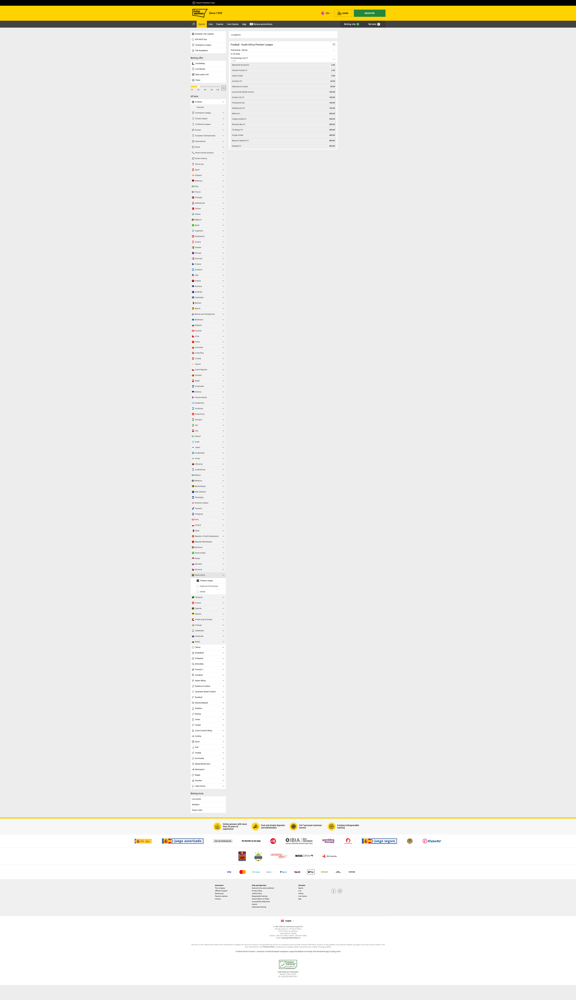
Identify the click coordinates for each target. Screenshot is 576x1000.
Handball (320, 951)
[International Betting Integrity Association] (299, 841)
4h (205, 90)
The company (220, 888)
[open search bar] (194, 24)
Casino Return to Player (260, 899)
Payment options (221, 896)
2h (198, 90)
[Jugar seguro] (379, 841)
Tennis (245, 951)
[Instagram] (340, 891)
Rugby (327, 951)
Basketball (299, 951)
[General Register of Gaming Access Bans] (348, 841)
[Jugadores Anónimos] (410, 841)
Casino (300, 893)
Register (370, 13)
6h (212, 90)
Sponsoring (219, 893)
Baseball (275, 951)
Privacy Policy (257, 891)
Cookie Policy (257, 893)
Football (239, 951)
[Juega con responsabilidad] (222, 841)
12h (217, 90)
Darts (338, 951)
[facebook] (333, 891)
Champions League (287, 951)
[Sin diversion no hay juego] (251, 841)
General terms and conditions (263, 888)
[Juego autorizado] (183, 841)
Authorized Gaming (259, 907)
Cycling (333, 951)
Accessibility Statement (261, 902)
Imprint (254, 904)
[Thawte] (432, 841)
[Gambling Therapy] (328, 841)
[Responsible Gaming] (273, 841)
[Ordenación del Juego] (143, 841)
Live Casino (302, 896)
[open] (288, 970)
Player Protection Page (205, 3)
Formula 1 (252, 951)
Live (299, 891)
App (299, 899)
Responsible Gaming (259, 896)
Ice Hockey (308, 951)
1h (192, 90)
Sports (300, 888)
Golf (315, 951)
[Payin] (311, 872)
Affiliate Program (221, 891)
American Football (264, 951)
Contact (218, 899)
